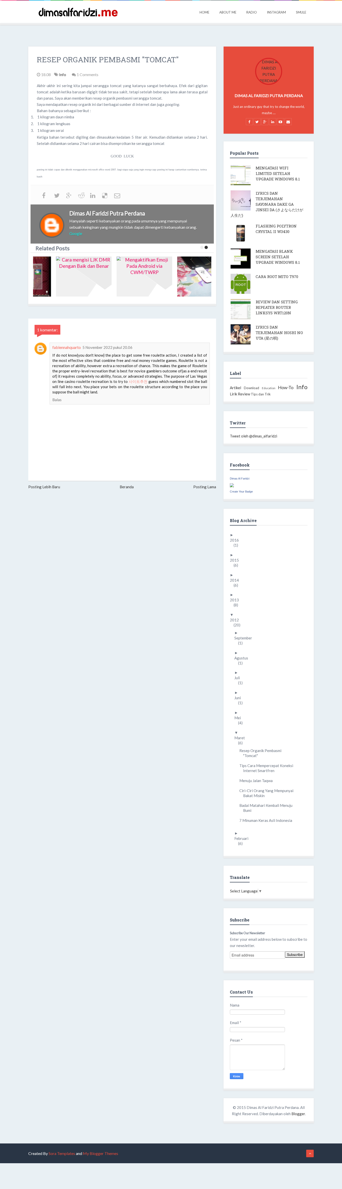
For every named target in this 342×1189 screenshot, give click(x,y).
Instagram (276, 12)
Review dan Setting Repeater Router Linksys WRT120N (277, 307)
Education (268, 388)
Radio (251, 12)
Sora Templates (62, 1153)
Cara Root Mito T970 (277, 276)
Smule (301, 12)
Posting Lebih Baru (44, 487)
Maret (241, 738)
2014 (236, 580)
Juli (239, 677)
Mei (239, 718)
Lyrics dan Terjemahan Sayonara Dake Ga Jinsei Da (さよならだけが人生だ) (267, 204)
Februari (243, 838)
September (245, 638)
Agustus (243, 658)
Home (204, 12)
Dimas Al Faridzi (239, 478)
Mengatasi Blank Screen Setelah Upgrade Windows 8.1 (278, 257)
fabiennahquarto (66, 347)
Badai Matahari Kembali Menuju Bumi (267, 808)
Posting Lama (204, 487)
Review (244, 394)
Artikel (235, 387)
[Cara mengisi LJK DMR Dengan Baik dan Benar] (64, 277)
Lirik (233, 394)
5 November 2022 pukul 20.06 (107, 347)
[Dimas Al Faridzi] (232, 485)
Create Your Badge (241, 491)
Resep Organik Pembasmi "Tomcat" (262, 753)
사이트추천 (138, 381)
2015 (236, 560)
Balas (57, 399)
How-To (285, 387)
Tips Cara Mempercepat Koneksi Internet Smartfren (268, 768)
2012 (236, 620)
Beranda (127, 487)
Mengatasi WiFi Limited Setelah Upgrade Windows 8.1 (278, 173)
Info (63, 74)
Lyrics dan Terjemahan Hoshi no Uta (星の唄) (279, 333)
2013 (236, 600)
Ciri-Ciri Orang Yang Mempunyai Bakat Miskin (268, 793)
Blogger (298, 1113)
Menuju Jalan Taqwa (258, 780)
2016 (236, 540)
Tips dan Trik (261, 394)
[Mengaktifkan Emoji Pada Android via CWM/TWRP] (125, 277)
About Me (227, 12)
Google (75, 233)
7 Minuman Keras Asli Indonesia (267, 820)
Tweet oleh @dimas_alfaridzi (253, 436)
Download (251, 388)
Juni (239, 697)
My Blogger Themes (100, 1153)
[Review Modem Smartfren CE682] (186, 277)
